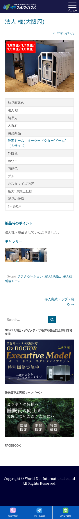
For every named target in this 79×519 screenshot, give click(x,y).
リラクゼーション (30, 276)
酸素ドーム (13, 281)
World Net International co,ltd (50, 478)
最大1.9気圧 (53, 276)
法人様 (67, 276)
